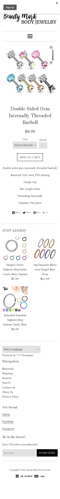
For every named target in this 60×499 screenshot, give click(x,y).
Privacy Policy (10, 396)
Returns (6, 378)
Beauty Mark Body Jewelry (38, 470)
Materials (8, 368)
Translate (27, 355)
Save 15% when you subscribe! (20, 444)
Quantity (43, 140)
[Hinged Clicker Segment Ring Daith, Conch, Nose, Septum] (15, 248)
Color (25, 139)
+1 (46, 212)
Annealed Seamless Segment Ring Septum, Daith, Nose (15, 320)
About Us (7, 392)
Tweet (28, 212)
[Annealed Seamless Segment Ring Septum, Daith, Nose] (15, 298)
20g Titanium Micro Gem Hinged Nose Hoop (45, 269)
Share (17, 212)
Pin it (38, 212)
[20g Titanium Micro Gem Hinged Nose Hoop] (45, 248)
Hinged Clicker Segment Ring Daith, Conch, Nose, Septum (15, 269)
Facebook (7, 421)
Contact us (8, 387)
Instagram (8, 428)
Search (6, 382)
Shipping (7, 373)
